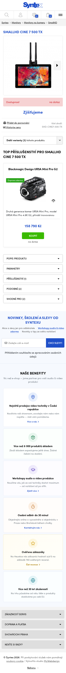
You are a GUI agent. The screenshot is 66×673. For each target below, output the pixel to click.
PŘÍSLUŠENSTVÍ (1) (16, 278)
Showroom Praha (16, 634)
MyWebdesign (52, 661)
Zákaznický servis (15, 614)
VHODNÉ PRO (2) (16, 299)
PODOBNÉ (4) (14, 289)
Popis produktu (17, 258)
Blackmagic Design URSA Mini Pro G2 (33, 169)
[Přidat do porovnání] (53, 200)
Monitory (16, 22)
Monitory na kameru (34, 22)
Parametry (13, 268)
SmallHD (52, 22)
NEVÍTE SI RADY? (14, 644)
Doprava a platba (15, 624)
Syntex (5, 22)
